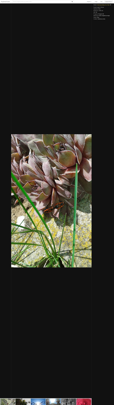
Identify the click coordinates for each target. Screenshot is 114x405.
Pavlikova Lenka (101, 18)
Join (101, 1)
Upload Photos (108, 1)
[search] (72, 1)
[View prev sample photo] (13, 200)
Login (96, 1)
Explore (89, 1)
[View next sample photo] (89, 200)
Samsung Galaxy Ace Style (103, 4)
